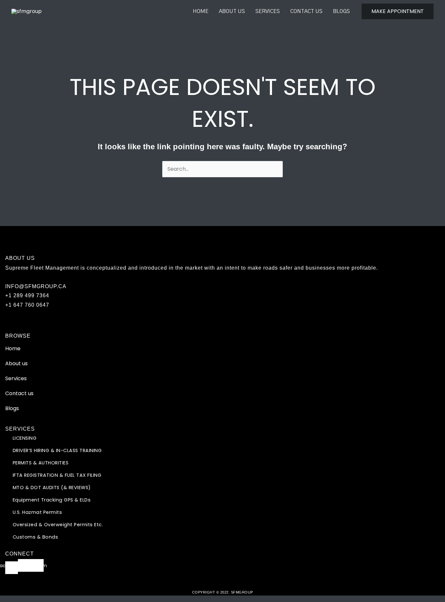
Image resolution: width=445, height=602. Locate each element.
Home (200, 11)
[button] (398, 11)
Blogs (341, 11)
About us (232, 11)
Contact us (306, 11)
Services (267, 11)
